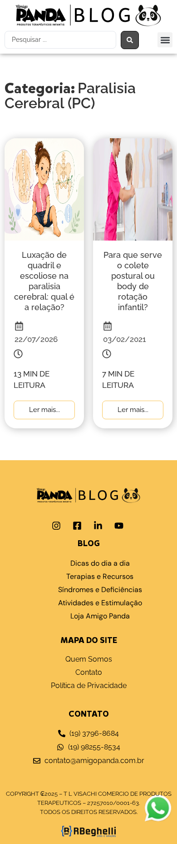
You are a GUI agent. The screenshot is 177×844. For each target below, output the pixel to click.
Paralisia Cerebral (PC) (70, 95)
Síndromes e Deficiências (100, 589)
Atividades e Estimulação (100, 603)
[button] (164, 39)
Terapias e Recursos (99, 576)
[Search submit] (130, 40)
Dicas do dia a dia (100, 563)
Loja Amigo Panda (100, 616)
